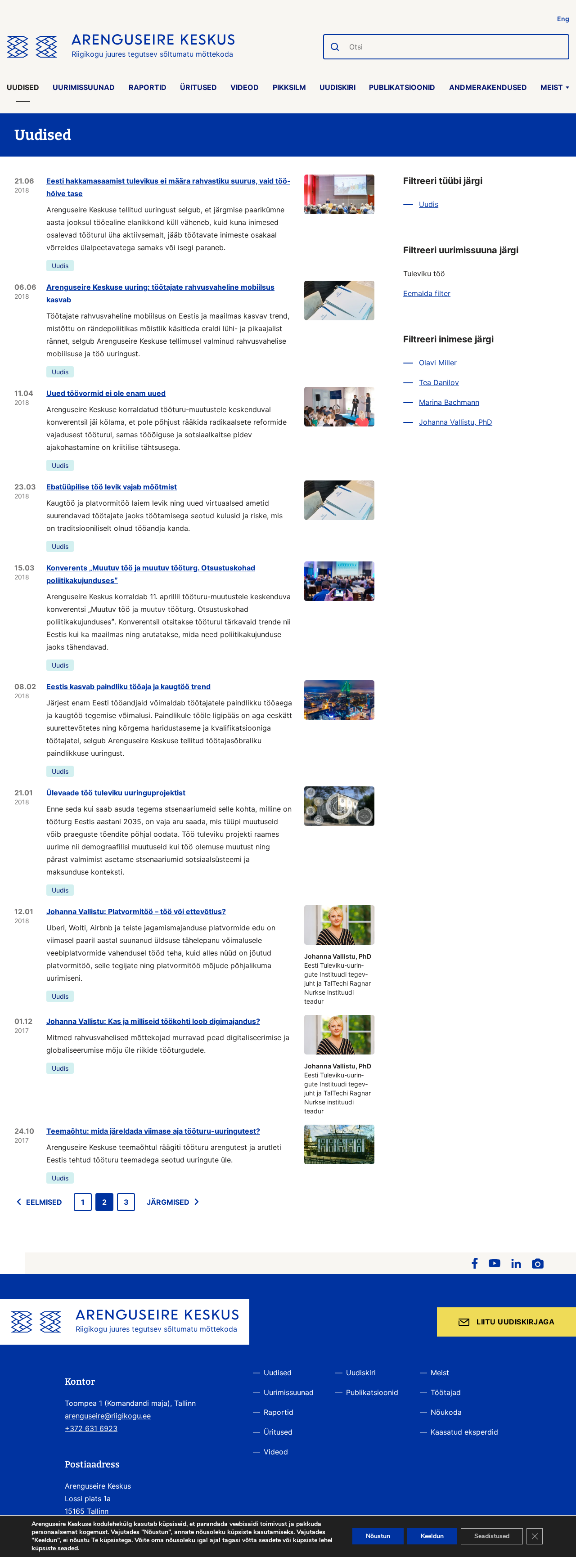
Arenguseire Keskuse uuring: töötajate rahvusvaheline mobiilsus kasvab (160, 293)
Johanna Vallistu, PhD (455, 421)
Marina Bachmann (449, 402)
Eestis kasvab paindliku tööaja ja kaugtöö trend (128, 686)
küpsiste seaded (55, 1548)
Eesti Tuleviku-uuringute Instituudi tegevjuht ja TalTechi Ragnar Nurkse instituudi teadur (337, 978)
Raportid (147, 87)
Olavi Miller (438, 362)
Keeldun (432, 1536)
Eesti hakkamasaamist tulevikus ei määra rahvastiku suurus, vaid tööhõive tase (168, 187)
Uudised (23, 87)
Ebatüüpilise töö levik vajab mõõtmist (111, 486)
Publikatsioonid (402, 87)
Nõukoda (446, 1412)
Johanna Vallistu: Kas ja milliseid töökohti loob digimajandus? (153, 1021)
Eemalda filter (426, 293)
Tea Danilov (439, 382)
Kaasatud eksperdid (464, 1431)
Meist (551, 87)
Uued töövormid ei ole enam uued (106, 393)
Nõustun (378, 1536)
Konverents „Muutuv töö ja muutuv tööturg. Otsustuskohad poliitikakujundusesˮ (150, 574)
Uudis (60, 265)
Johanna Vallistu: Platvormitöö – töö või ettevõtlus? (136, 911)
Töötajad (446, 1392)
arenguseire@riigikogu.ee (108, 1415)
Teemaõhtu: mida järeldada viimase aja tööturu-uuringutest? (153, 1130)
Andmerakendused (488, 87)
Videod (244, 87)
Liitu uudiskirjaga (515, 1321)
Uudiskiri (338, 87)
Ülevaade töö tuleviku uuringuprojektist (115, 792)
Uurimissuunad (84, 87)
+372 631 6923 (91, 1428)
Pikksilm (289, 87)
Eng (563, 18)
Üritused (198, 87)
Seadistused (491, 1536)
